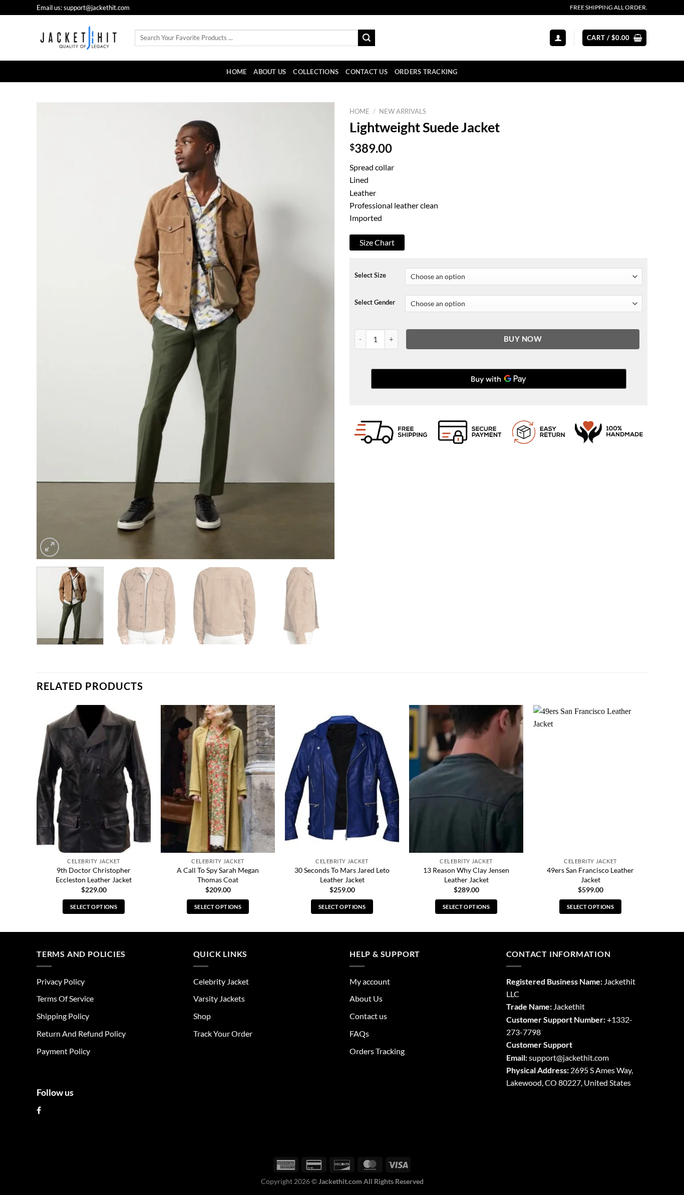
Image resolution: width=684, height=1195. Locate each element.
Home (236, 72)
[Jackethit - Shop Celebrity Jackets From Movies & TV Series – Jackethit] (78, 37)
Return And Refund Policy (81, 1033)
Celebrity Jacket (221, 981)
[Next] (316, 330)
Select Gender (375, 302)
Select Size (370, 275)
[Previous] (55, 330)
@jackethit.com (582, 1057)
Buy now (523, 338)
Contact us (367, 72)
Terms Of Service (65, 998)
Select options (93, 906)
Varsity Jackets (219, 998)
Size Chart (377, 242)
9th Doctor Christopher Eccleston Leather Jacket (94, 875)
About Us (269, 72)
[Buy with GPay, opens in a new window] (498, 379)
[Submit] (366, 38)
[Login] (558, 38)
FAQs (359, 1033)
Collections (315, 72)
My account (370, 981)
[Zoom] (49, 547)
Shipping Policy (63, 1016)
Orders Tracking (426, 72)
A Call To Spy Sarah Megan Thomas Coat (218, 875)
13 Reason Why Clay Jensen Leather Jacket (466, 875)
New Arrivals (402, 111)
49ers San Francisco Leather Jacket (590, 875)
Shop (202, 1016)
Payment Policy (63, 1051)
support (542, 1057)
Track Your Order (222, 1033)
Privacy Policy (61, 981)
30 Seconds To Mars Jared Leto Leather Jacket (342, 875)
